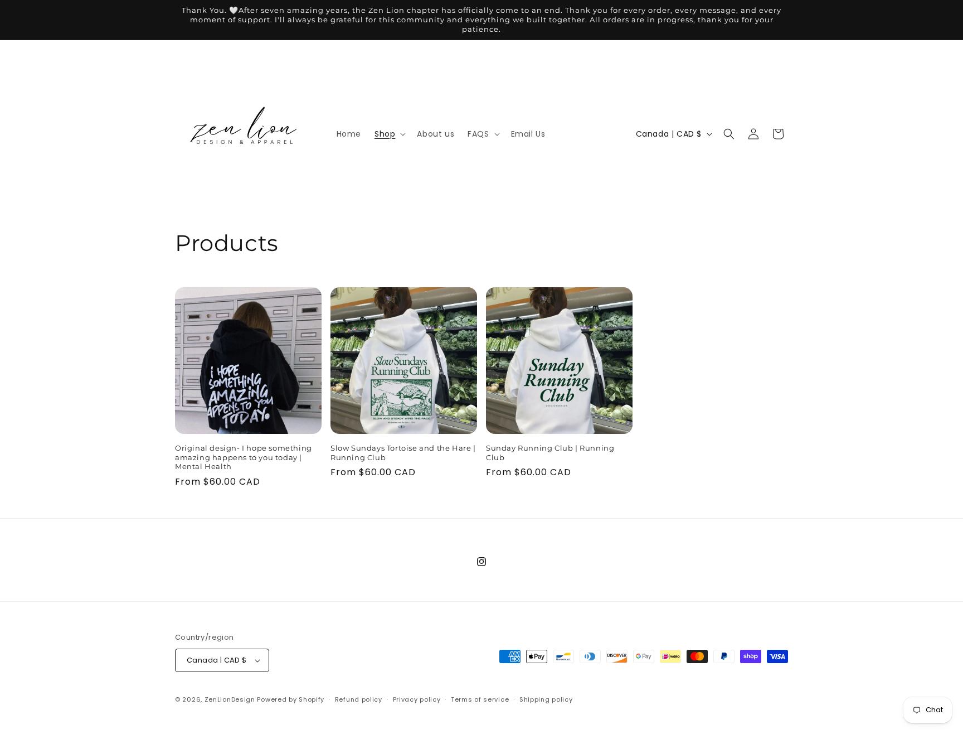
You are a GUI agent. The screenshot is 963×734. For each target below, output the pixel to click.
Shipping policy (546, 699)
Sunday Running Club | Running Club (550, 452)
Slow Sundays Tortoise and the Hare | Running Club (403, 452)
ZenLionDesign (230, 699)
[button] (389, 134)
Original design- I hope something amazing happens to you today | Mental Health (243, 457)
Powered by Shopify (290, 699)
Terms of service (480, 699)
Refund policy (358, 699)
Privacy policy (417, 699)
